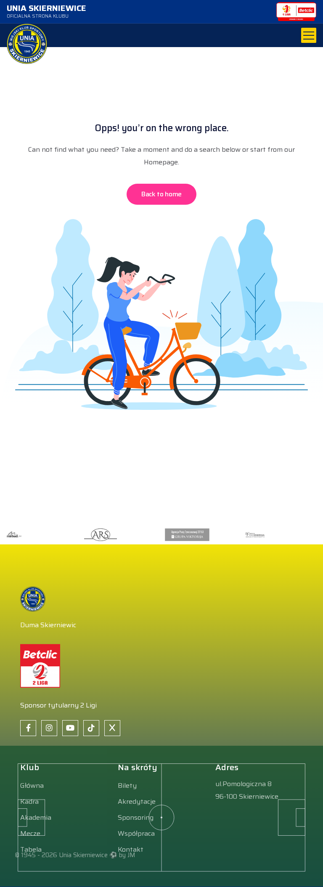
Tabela (31, 849)
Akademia (35, 817)
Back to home (161, 194)
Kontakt (130, 849)
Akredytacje (137, 801)
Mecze (30, 833)
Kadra (29, 801)
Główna (32, 785)
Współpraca (136, 833)
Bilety (127, 785)
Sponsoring (136, 817)
